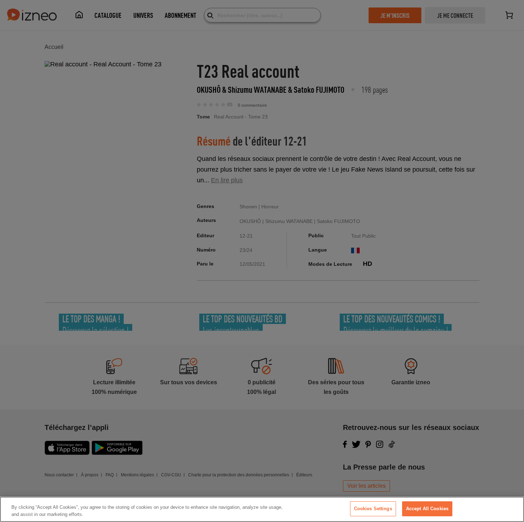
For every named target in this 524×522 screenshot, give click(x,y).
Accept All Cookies (427, 508)
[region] (262, 509)
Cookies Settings (373, 508)
